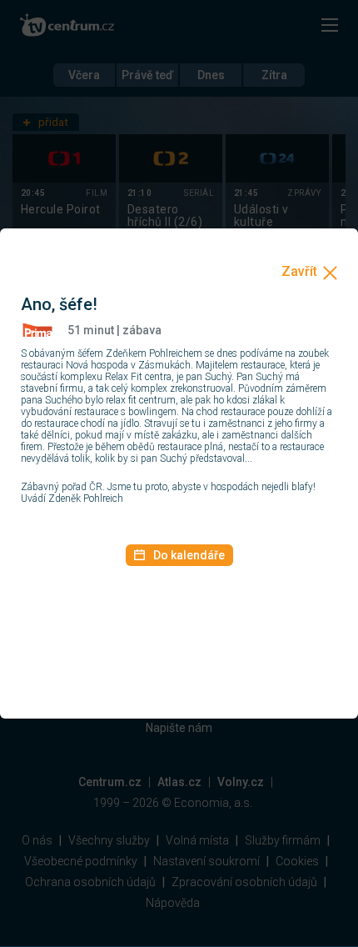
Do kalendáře (189, 555)
